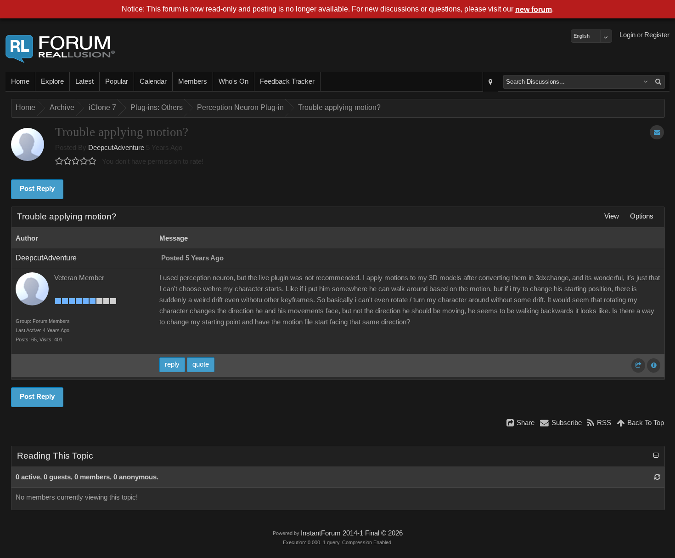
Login (627, 35)
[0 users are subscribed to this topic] (657, 132)
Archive (62, 107)
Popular (116, 81)
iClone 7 (102, 107)
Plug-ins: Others (156, 107)
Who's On (233, 81)
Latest (84, 81)
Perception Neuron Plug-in (240, 107)
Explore (52, 81)
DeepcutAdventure (116, 147)
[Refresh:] (657, 477)
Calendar (153, 81)
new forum (533, 9)
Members (192, 81)
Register (656, 35)
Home (20, 81)
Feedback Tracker (287, 81)
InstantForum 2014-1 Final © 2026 (352, 533)
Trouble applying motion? (339, 107)
